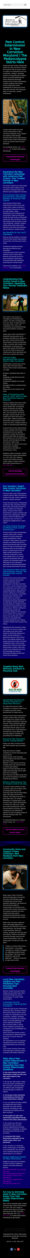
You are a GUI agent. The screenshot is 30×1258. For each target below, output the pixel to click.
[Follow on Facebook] (11, 1249)
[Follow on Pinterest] (18, 1249)
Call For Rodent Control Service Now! (15, 830)
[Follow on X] (15, 1249)
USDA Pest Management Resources (14, 1173)
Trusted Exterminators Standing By (15, 158)
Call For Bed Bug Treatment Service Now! (15, 472)
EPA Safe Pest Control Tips (11, 1183)
